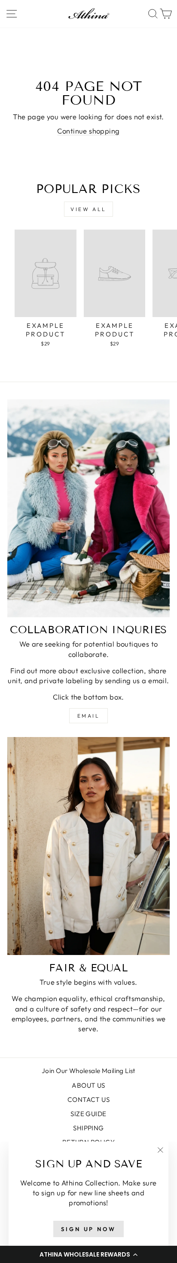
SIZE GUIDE (88, 1114)
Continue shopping (88, 130)
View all (88, 209)
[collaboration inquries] (88, 508)
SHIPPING (88, 1128)
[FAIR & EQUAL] (88, 846)
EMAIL (88, 715)
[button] (88, 1254)
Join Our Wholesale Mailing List (88, 1071)
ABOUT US (88, 1085)
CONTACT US (88, 1099)
